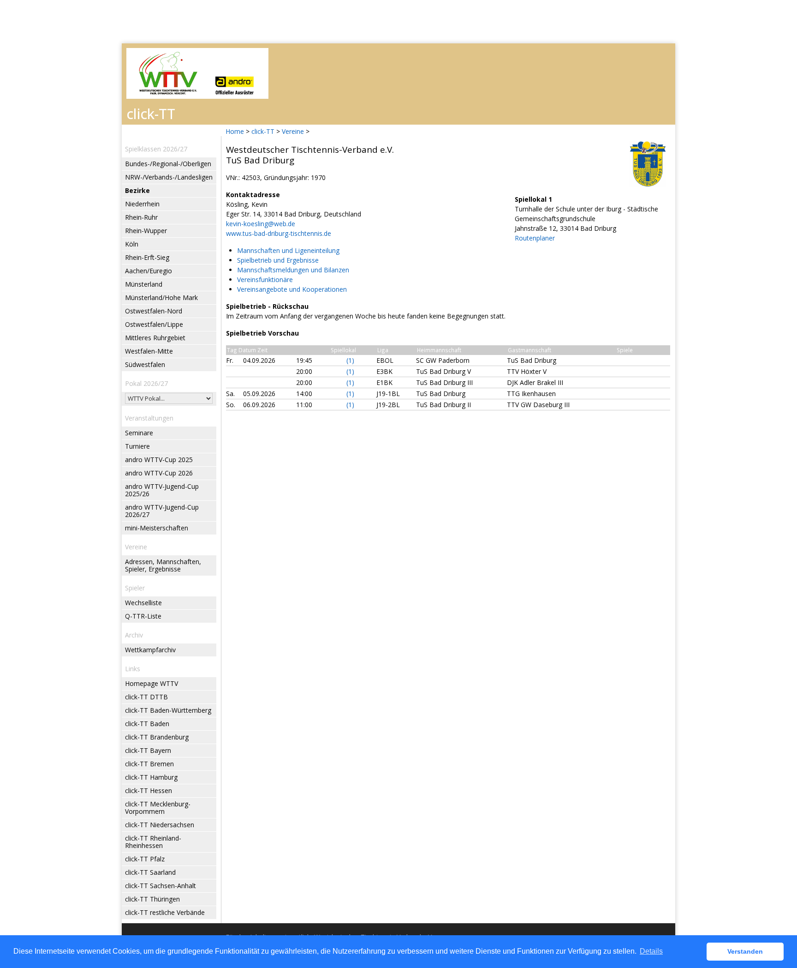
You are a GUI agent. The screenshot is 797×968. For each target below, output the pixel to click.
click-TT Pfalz (145, 858)
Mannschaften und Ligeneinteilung (288, 250)
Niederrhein (142, 203)
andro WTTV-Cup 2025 (159, 459)
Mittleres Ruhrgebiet (155, 337)
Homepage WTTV (151, 683)
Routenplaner (535, 238)
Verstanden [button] (745, 951)
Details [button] (651, 951)
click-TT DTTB (146, 696)
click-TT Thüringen (152, 899)
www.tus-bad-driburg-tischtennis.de (278, 233)
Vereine (293, 131)
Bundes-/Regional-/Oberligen (168, 163)
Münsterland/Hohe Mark (161, 297)
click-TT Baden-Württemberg (168, 710)
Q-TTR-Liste (143, 616)
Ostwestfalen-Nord (153, 311)
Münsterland (143, 284)
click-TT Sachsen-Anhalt (160, 885)
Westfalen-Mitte (149, 351)
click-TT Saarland (150, 872)
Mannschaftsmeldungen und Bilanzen (293, 269)
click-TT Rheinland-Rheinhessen (153, 842)
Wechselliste (143, 602)
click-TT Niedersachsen (159, 824)
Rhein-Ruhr (141, 217)
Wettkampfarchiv (150, 649)
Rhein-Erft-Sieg (147, 257)
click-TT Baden (147, 723)
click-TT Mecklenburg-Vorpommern (157, 808)
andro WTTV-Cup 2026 (159, 473)
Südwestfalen (145, 364)
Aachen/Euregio (148, 270)
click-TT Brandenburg (157, 737)
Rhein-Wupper (146, 230)
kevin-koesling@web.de (260, 223)
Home (235, 131)
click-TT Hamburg (151, 777)
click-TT (262, 131)
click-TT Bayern (148, 750)
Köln (131, 244)
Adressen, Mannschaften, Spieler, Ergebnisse (163, 565)
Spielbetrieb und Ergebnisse (278, 260)
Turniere (137, 446)
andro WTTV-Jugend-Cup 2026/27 (162, 511)
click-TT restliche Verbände (165, 912)
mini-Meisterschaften (156, 527)
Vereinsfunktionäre (265, 279)
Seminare (139, 432)
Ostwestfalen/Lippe (154, 324)
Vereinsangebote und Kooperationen (292, 289)
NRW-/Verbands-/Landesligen (169, 177)
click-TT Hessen (148, 790)
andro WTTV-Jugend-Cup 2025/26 (162, 490)
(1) (350, 360)
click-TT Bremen (149, 763)
